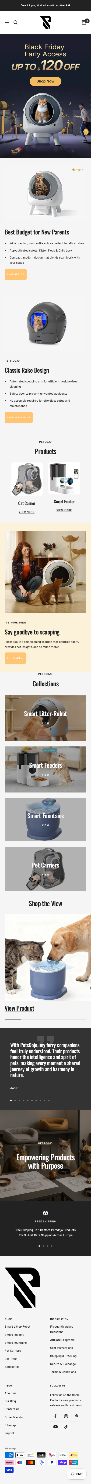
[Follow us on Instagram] (66, 1416)
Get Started (15, 658)
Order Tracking (14, 1417)
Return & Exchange (63, 1364)
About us (10, 1393)
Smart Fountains (16, 1342)
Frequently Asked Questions (61, 1329)
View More (27, 511)
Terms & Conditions (63, 1372)
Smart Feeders (14, 1334)
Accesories (12, 1367)
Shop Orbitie (15, 274)
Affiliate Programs (62, 1340)
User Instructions (61, 1348)
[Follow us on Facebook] (55, 1416)
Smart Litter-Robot (17, 1326)
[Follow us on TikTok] (66, 1427)
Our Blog (10, 1401)
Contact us (12, 1409)
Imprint (9, 1433)
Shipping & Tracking (63, 1356)
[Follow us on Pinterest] (76, 1416)
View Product (19, 1007)
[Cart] (84, 22)
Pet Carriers (13, 1350)
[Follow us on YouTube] (55, 1427)
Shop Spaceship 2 (18, 417)
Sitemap (10, 1425)
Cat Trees (11, 1359)
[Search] (16, 22)
